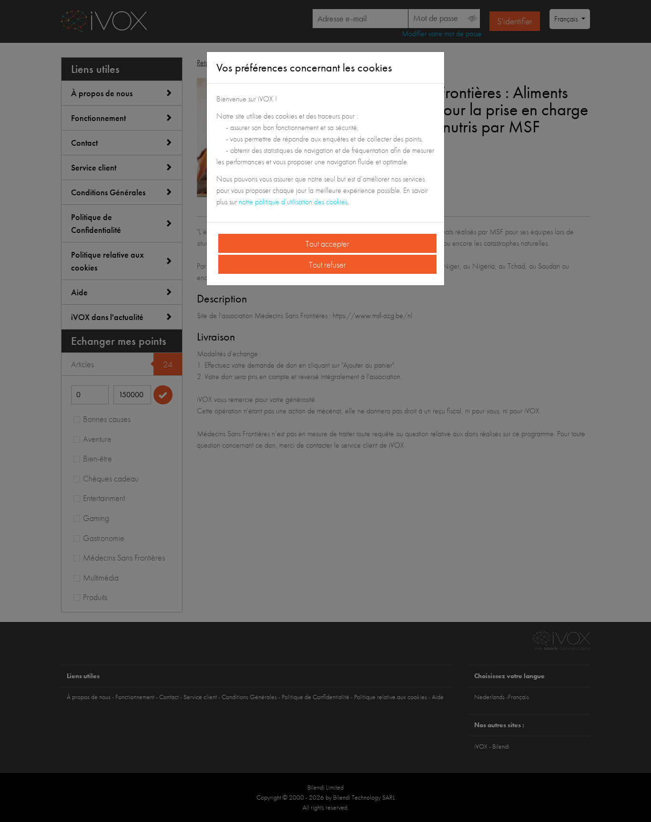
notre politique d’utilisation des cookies (293, 202)
